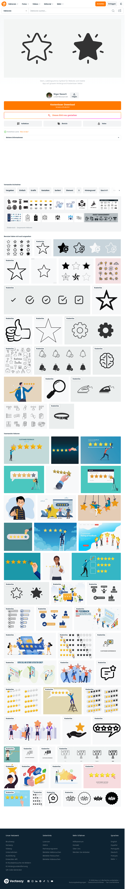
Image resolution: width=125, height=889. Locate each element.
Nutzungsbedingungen (75, 881)
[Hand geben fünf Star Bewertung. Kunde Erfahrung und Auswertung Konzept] (18, 536)
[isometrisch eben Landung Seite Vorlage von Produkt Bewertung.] (100, 536)
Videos (35, 4)
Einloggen (110, 4)
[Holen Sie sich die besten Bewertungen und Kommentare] (34, 775)
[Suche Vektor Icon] (56, 388)
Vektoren (12, 4)
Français (112, 855)
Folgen (73, 96)
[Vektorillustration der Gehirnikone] (107, 360)
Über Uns (76, 847)
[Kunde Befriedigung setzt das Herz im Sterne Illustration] (65, 449)
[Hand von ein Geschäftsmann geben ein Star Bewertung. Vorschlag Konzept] (22, 565)
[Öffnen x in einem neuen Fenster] (48, 880)
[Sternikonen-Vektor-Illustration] (16, 270)
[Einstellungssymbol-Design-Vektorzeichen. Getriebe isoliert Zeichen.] (92, 329)
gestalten (45, 189)
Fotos (24, 4)
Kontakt (76, 844)
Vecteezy (9, 844)
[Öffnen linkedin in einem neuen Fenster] (36, 880)
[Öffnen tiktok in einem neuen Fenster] (44, 880)
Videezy (8, 847)
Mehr (59, 4)
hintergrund (90, 189)
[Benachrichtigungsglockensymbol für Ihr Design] (62, 360)
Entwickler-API (11, 858)
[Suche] (111, 10)
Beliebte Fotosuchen (50, 855)
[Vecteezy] (3, 3)
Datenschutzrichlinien (94, 881)
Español (112, 844)
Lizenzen (46, 840)
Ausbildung (10, 855)
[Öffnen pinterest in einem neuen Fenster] (40, 880)
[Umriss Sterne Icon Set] (108, 270)
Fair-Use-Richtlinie (110, 881)
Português (113, 847)
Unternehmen (11, 851)
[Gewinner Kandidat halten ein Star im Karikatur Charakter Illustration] (11, 775)
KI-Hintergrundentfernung (16, 865)
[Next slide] (115, 189)
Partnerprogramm (49, 847)
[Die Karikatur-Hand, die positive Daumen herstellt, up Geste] (18, 329)
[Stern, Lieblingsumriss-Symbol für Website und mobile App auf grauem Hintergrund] (26, 592)
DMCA (44, 844)
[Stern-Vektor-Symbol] (42, 246)
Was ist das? (24, 131)
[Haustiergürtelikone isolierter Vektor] (61, 415)
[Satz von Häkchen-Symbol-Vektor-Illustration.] (47, 299)
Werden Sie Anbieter (81, 851)
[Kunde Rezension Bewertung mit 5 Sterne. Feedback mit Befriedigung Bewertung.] (104, 592)
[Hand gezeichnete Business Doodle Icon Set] (18, 360)
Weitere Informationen (14, 137)
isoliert (58, 189)
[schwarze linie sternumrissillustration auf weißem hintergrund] (48, 329)
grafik (33, 189)
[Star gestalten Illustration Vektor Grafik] (44, 270)
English (112, 840)
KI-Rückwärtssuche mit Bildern (18, 862)
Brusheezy (9, 840)
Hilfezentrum (78, 840)
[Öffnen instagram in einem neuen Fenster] (32, 880)
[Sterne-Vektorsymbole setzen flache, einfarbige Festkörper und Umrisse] (76, 270)
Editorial (47, 4)
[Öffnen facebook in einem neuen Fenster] (29, 880)
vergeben (10, 189)
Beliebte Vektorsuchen (51, 851)
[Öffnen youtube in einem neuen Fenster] (52, 880)
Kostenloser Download (61, 104)
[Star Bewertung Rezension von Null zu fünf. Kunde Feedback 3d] (22, 699)
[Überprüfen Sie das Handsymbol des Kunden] (76, 729)
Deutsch (112, 851)
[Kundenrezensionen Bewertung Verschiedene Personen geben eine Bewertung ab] (32, 729)
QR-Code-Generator (13, 869)
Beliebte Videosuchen (51, 858)
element (69, 189)
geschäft (104, 189)
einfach (22, 189)
